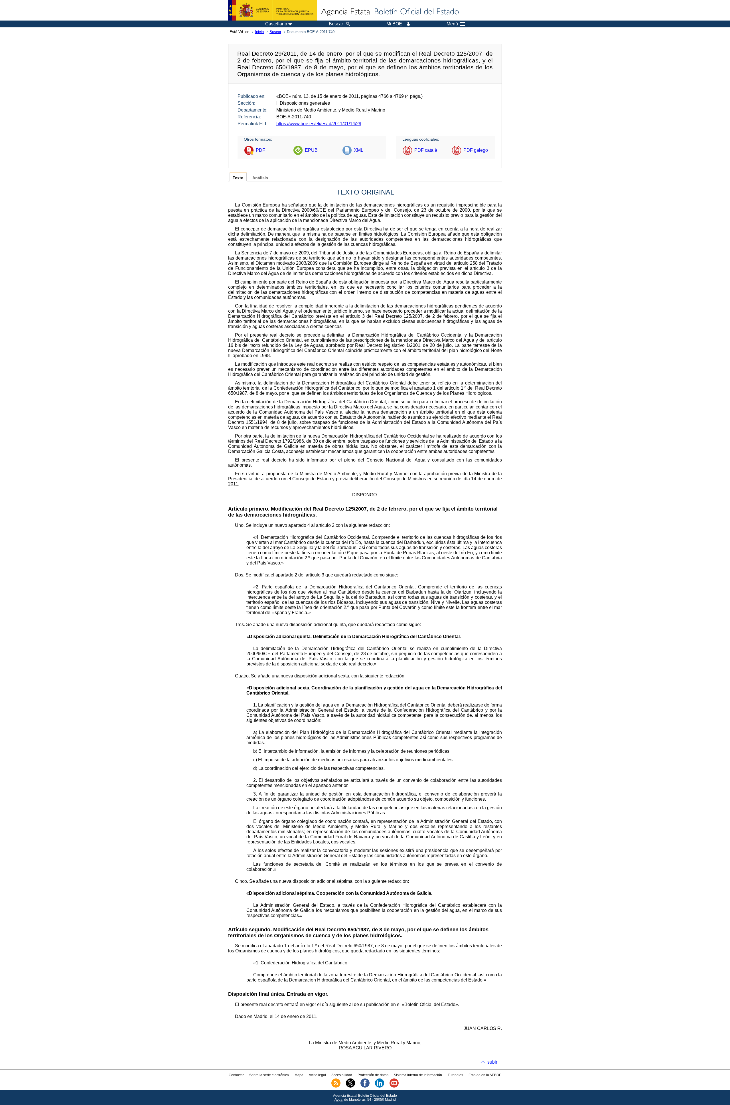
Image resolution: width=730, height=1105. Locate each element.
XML (358, 150)
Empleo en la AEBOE (485, 1075)
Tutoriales (455, 1075)
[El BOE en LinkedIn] (379, 1086)
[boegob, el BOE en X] (350, 1086)
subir (492, 1062)
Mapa (299, 1075)
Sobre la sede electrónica (269, 1075)
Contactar (236, 1075)
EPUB (311, 150)
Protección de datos (373, 1075)
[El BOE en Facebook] (365, 1086)
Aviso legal (317, 1075)
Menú (452, 24)
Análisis (260, 178)
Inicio (259, 32)
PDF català (425, 150)
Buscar (275, 32)
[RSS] (335, 1086)
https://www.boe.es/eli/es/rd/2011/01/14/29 (318, 123)
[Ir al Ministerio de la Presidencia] (272, 10)
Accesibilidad (341, 1075)
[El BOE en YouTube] (394, 1086)
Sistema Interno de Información (418, 1075)
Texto (238, 178)
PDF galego (475, 150)
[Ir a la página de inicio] (389, 12)
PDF (260, 150)
